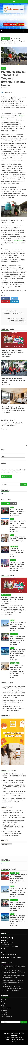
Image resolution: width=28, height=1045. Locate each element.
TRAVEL (12, 620)
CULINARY (4, 1012)
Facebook (6, 298)
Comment (4, 429)
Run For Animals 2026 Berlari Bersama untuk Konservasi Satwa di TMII (13, 380)
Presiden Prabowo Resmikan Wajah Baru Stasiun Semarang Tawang (14, 775)
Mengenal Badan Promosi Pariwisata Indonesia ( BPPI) (17, 511)
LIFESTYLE (12, 560)
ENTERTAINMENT (6, 1016)
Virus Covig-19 (19, 290)
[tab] (5, 503)
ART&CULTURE (6, 1008)
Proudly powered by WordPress (14, 1037)
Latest (13, 503)
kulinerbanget (6, 791)
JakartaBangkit (7, 785)
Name (3, 449)
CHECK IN (4, 594)
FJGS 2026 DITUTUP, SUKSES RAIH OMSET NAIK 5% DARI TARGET (14, 786)
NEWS (4, 68)
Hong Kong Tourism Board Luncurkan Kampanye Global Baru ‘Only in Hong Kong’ (17, 654)
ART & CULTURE (14, 546)
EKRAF (3, 1006)
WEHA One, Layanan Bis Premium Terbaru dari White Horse (18, 539)
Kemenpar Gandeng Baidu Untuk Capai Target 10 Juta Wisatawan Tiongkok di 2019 (18, 525)
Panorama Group (12, 290)
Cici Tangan (5, 290)
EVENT (11, 634)
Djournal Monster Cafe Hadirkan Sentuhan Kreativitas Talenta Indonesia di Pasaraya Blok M (14, 800)
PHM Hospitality (18, 240)
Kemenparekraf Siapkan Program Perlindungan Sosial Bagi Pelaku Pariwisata (16, 320)
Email (3, 456)
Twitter (15, 298)
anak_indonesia (7, 780)
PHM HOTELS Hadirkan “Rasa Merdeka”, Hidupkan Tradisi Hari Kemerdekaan (13, 352)
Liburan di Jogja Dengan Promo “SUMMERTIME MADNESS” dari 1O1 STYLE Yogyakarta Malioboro (13, 408)
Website (3, 463)
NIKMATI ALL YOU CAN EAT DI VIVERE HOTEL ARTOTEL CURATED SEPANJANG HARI (14, 793)
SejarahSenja (6, 774)
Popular (5, 503)
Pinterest (6, 301)
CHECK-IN (4, 1010)
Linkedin (15, 301)
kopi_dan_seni (7, 798)
